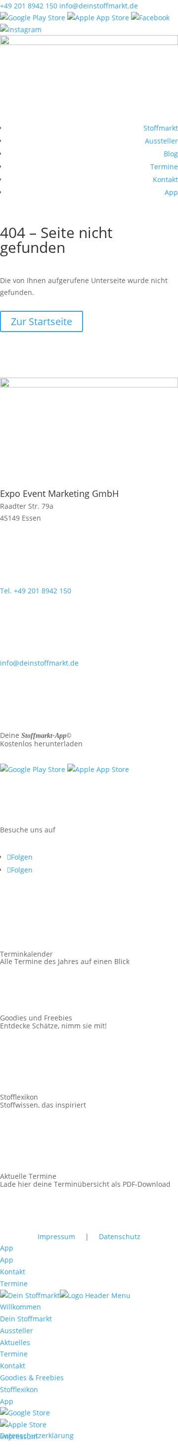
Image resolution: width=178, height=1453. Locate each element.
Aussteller (161, 140)
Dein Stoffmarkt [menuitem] (26, 1318)
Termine (164, 166)
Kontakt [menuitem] (12, 1365)
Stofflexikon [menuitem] (19, 1389)
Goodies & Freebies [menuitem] (32, 1377)
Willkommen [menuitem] (20, 1306)
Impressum (56, 1236)
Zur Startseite (41, 321)
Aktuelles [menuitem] (15, 1342)
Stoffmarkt (160, 128)
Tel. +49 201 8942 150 (35, 590)
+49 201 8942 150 (28, 5)
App (171, 192)
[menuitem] (25, 1412)
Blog (171, 153)
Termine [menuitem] (14, 1353)
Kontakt (165, 179)
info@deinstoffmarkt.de (98, 5)
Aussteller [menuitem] (16, 1330)
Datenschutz (119, 1236)
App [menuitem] (6, 1401)
